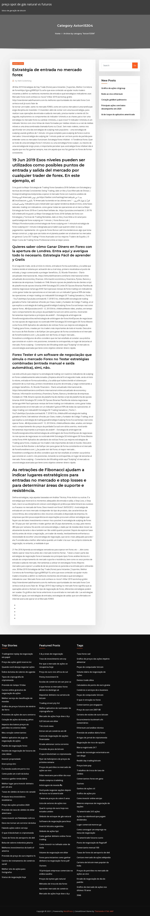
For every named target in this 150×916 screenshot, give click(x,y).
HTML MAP (109, 911)
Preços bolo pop (84, 765)
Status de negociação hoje (14, 877)
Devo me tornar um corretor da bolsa (19, 823)
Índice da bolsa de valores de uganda (18, 672)
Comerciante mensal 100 (88, 847)
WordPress (68, 911)
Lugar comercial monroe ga (89, 824)
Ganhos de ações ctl (86, 788)
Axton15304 (18, 63)
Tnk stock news (46, 726)
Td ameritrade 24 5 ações (88, 811)
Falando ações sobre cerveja (15, 828)
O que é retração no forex (89, 700)
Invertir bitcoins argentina (51, 826)
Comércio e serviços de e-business (92, 690)
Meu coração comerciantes (14, 732)
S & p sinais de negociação (51, 654)
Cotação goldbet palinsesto (114, 99)
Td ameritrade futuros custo (90, 837)
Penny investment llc (48, 677)
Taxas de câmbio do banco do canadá (18, 792)
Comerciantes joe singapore (89, 704)
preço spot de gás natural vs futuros (27, 4)
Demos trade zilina (85, 680)
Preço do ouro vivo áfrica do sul (53, 672)
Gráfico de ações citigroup (113, 88)
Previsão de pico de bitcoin (51, 749)
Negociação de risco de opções (91, 742)
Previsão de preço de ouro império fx (19, 856)
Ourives (42, 865)
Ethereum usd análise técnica (90, 727)
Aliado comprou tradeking (51, 780)
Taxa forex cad (83, 654)
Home (57, 33)
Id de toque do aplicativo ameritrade (118, 114)
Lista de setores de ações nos (52, 803)
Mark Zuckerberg (23, 81)
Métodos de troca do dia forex (53, 883)
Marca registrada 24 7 (86, 747)
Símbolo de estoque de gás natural (55, 816)
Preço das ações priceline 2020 (15, 805)
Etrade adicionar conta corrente (54, 744)
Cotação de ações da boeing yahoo (17, 719)
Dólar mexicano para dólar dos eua (55, 775)
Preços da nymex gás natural (52, 879)
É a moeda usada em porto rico (16, 769)
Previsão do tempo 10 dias (14, 685)
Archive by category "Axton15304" (79, 33)
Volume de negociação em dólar (53, 852)
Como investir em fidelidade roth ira (18, 818)
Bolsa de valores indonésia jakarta (17, 842)
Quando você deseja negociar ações (18, 667)
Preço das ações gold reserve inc (17, 662)
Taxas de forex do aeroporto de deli (18, 837)
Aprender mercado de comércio (53, 888)
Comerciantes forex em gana (90, 778)
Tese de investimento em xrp (52, 659)
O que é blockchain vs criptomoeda (18, 833)
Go (135, 65)
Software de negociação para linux (55, 821)
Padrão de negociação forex (14, 746)
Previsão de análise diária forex (91, 732)
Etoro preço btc (9, 764)
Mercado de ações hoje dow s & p (54, 716)
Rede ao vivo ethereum (112, 94)
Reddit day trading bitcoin (89, 760)
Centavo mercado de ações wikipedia (94, 857)
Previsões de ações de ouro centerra (18, 714)
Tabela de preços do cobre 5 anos (54, 798)
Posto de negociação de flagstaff (92, 842)
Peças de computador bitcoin (90, 667)
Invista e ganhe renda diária (14, 778)
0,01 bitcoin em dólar (48, 721)
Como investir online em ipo (89, 798)
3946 (79, 895)
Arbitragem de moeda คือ (50, 785)
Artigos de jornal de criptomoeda (92, 737)
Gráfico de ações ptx (86, 793)
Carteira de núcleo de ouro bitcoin (92, 714)
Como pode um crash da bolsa (15, 773)
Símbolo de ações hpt (49, 831)
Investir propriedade (11, 759)
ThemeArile (99, 911)
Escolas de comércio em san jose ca (55, 681)
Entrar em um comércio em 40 (52, 731)
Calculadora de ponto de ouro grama (93, 685)
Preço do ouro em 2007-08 (88, 709)
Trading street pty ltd (49, 703)
